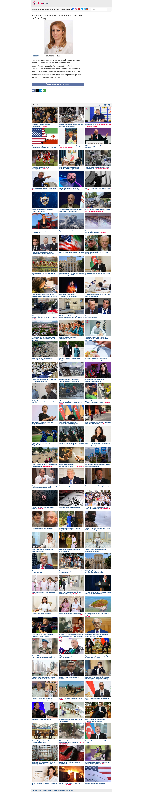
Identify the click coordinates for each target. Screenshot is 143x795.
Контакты (69, 9)
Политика (41, 9)
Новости (34, 9)
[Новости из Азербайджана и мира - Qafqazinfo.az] (41, 3)
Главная (35, 790)
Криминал (48, 9)
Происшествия (60, 9)
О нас (67, 790)
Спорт (53, 9)
